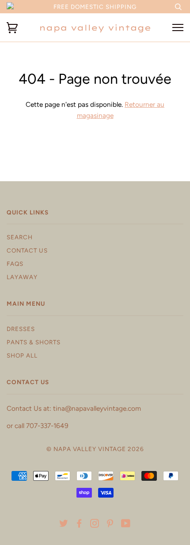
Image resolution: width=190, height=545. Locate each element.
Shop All (22, 355)
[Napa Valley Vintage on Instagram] (94, 524)
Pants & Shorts (34, 342)
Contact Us (27, 250)
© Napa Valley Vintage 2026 (95, 448)
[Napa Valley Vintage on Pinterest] (110, 524)
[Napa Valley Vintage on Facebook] (79, 524)
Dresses (21, 328)
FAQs (15, 263)
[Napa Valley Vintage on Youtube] (126, 524)
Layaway (22, 276)
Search (20, 237)
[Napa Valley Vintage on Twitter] (63, 524)
